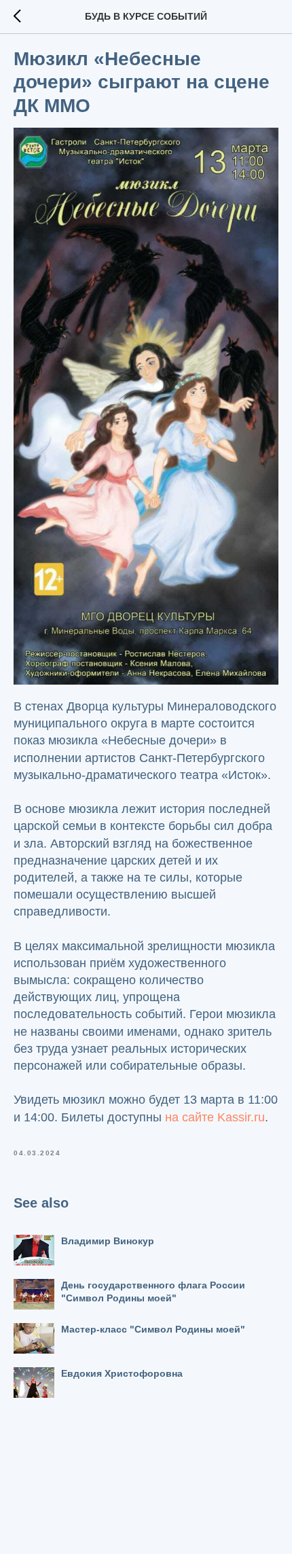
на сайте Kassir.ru (215, 1117)
